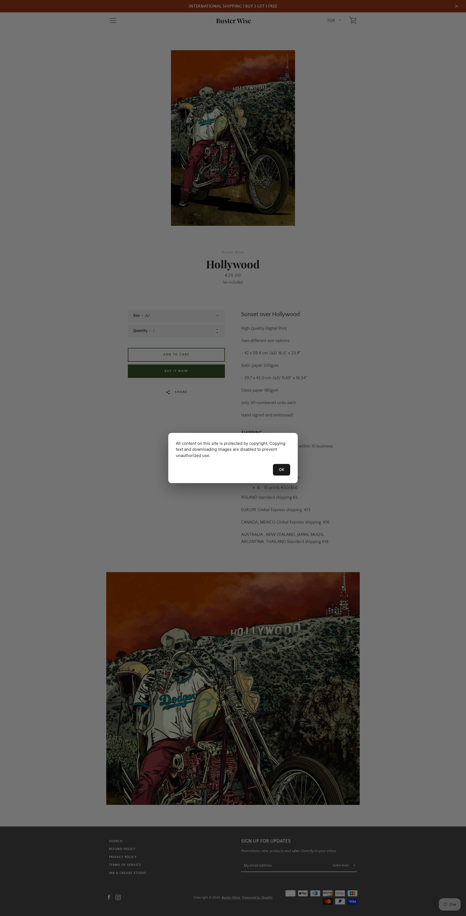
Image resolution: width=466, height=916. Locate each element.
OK (281, 469)
